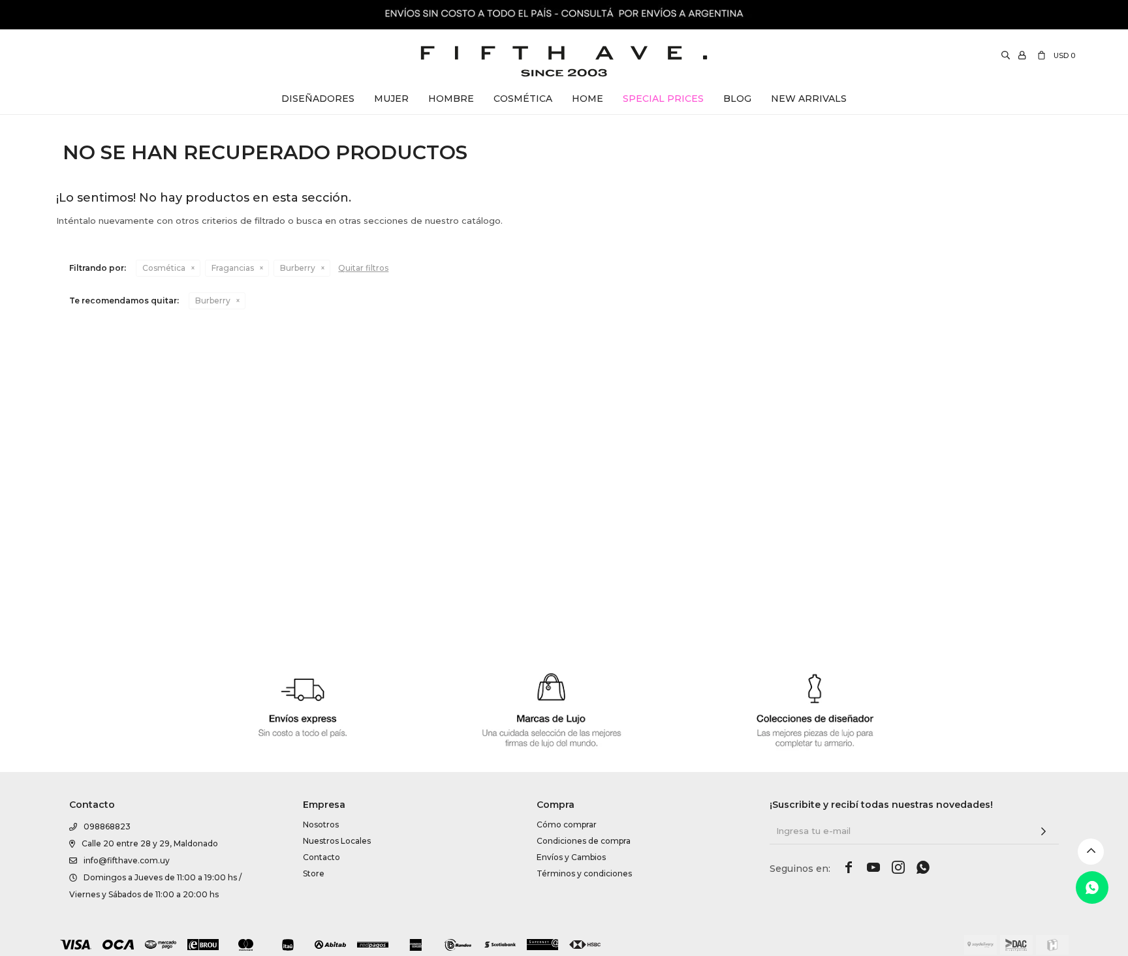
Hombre (451, 98)
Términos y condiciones (584, 873)
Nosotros (321, 824)
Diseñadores (317, 98)
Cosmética (523, 98)
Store (313, 873)
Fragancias (233, 268)
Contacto (321, 857)
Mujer (391, 98)
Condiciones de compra (584, 841)
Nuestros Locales (337, 841)
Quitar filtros (363, 268)
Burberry (297, 268)
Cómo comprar (567, 824)
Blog (737, 98)
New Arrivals (809, 98)
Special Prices (663, 98)
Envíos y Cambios (571, 857)
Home (587, 98)
